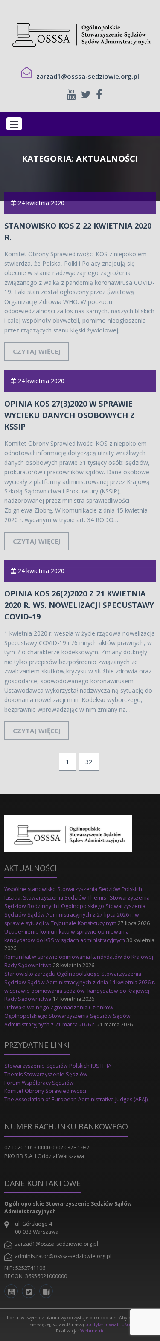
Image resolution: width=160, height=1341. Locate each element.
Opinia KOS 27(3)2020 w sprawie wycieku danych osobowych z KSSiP (69, 415)
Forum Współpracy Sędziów (39, 1082)
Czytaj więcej (37, 351)
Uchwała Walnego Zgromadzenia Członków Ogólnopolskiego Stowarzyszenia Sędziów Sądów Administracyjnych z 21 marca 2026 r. (67, 1016)
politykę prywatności (107, 1324)
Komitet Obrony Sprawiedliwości (45, 1091)
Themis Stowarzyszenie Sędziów (45, 1074)
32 (88, 762)
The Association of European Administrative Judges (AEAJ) (76, 1099)
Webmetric (92, 1331)
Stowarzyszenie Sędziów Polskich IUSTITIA (57, 1065)
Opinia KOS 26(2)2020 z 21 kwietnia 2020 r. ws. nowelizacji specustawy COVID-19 (79, 605)
